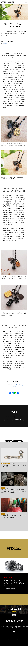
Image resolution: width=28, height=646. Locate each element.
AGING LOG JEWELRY (9, 417)
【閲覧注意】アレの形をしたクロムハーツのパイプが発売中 (13, 466)
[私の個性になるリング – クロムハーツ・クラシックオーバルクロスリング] (14, 505)
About (13, 627)
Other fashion (18, 626)
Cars (24, 626)
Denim (2, 626)
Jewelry (8, 419)
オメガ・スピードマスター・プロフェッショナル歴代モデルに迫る (14, 583)
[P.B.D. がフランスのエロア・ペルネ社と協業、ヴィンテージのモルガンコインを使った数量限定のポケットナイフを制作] (14, 479)
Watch (7, 626)
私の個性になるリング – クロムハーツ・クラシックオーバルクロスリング (13, 516)
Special (17, 627)
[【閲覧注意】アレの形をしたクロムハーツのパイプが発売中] (14, 455)
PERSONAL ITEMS (18, 419)
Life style (7, 463)
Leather (11, 626)
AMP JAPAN (5, 43)
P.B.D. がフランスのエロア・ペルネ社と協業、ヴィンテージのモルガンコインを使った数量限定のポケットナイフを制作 (13, 491)
